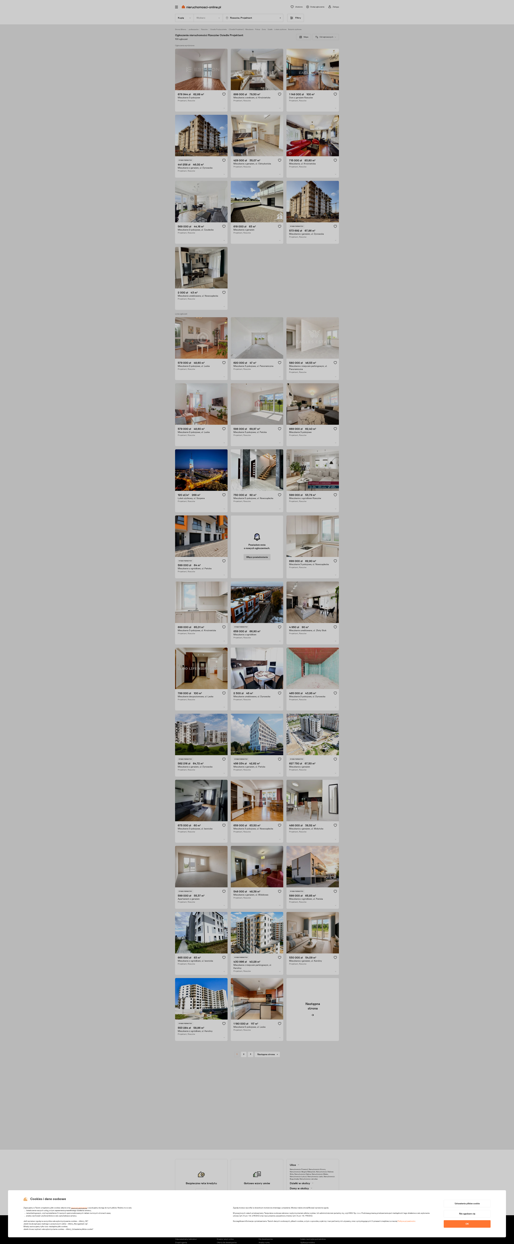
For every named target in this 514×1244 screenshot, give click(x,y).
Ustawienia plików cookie (467, 1204)
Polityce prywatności (406, 1221)
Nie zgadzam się (467, 1214)
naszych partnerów (79, 1208)
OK (467, 1224)
